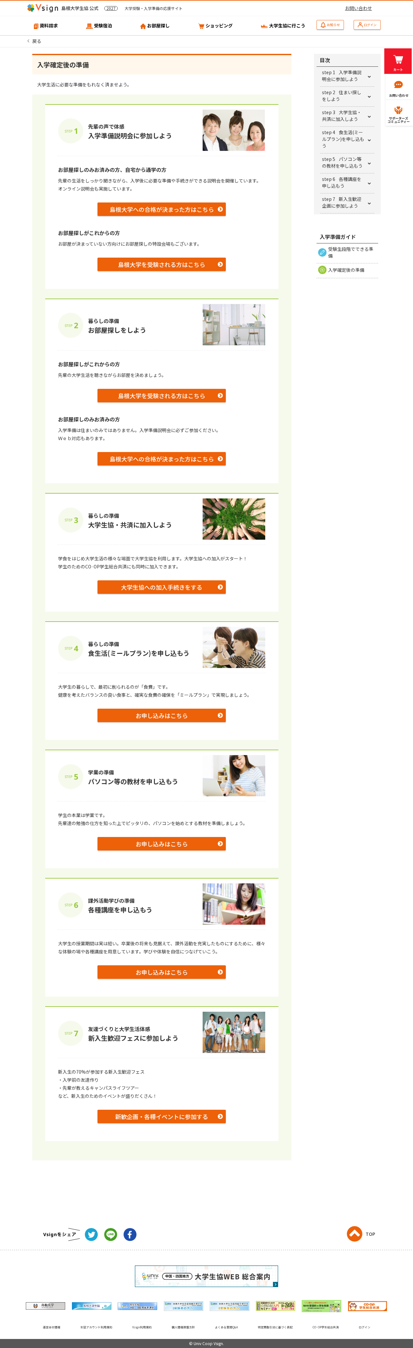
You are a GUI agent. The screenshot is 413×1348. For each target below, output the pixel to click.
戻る (36, 41)
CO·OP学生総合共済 (326, 1327)
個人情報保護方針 (183, 1327)
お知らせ (333, 24)
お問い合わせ (358, 8)
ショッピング (219, 25)
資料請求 (49, 25)
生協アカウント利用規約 (96, 1327)
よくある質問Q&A (226, 1327)
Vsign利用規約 (142, 1327)
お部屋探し (158, 25)
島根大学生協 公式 (122, 8)
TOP (370, 1234)
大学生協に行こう (287, 25)
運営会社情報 (51, 1327)
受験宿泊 (103, 25)
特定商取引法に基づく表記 (275, 1327)
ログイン (370, 24)
